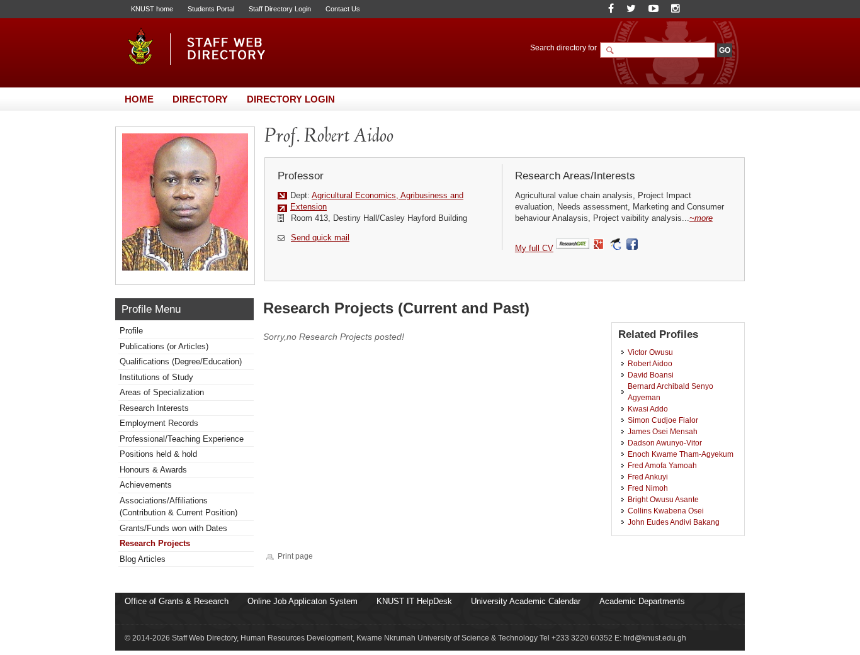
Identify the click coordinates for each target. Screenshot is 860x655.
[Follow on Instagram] (675, 8)
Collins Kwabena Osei (666, 511)
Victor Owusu (650, 352)
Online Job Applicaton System (302, 601)
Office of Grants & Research (177, 601)
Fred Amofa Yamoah (662, 465)
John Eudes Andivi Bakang (674, 522)
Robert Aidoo (650, 363)
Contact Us (342, 9)
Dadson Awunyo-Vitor (665, 443)
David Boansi (651, 375)
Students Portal (211, 9)
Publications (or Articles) (164, 346)
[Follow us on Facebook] (611, 8)
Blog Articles (143, 559)
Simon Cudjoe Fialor (663, 420)
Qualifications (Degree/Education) (181, 361)
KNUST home (152, 9)
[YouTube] (653, 8)
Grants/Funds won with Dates (173, 528)
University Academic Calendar (525, 601)
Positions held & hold (158, 454)
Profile (131, 330)
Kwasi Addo (648, 409)
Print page (295, 556)
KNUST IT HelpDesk (414, 601)
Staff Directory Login (280, 9)
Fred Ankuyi (648, 477)
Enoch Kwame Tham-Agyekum (680, 454)
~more (701, 218)
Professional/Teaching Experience (182, 439)
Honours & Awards (153, 469)
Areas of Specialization (162, 392)
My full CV (534, 248)
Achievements (146, 485)
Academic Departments (642, 601)
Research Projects (155, 543)
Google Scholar (615, 244)
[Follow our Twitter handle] (631, 8)
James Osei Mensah (663, 431)
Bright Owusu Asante (663, 499)
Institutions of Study (156, 377)
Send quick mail (320, 237)
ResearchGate (572, 244)
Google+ (599, 244)
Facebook (633, 244)
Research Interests (154, 408)
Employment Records (159, 423)
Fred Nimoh (648, 488)
